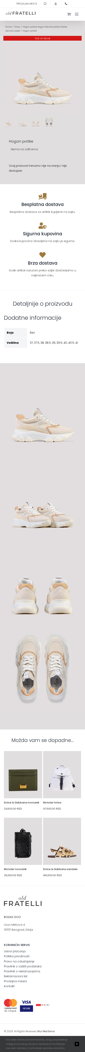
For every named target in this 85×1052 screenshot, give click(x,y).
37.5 (36, 343)
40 (65, 343)
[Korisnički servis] (45, 4)
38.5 (48, 343)
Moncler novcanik (15, 869)
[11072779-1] (62, 827)
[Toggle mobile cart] (69, 14)
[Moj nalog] (55, 4)
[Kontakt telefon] (66, 4)
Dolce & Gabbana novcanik (21, 802)
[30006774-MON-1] (62, 760)
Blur (39, 1031)
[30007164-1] (23, 760)
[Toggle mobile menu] (77, 14)
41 (76, 343)
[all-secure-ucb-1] (42, 1005)
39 (53, 343)
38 (42, 343)
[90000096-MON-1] (23, 827)
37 (31, 343)
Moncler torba (52, 802)
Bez (32, 333)
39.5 (59, 343)
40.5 (71, 343)
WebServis (48, 1031)
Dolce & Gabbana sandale (60, 869)
